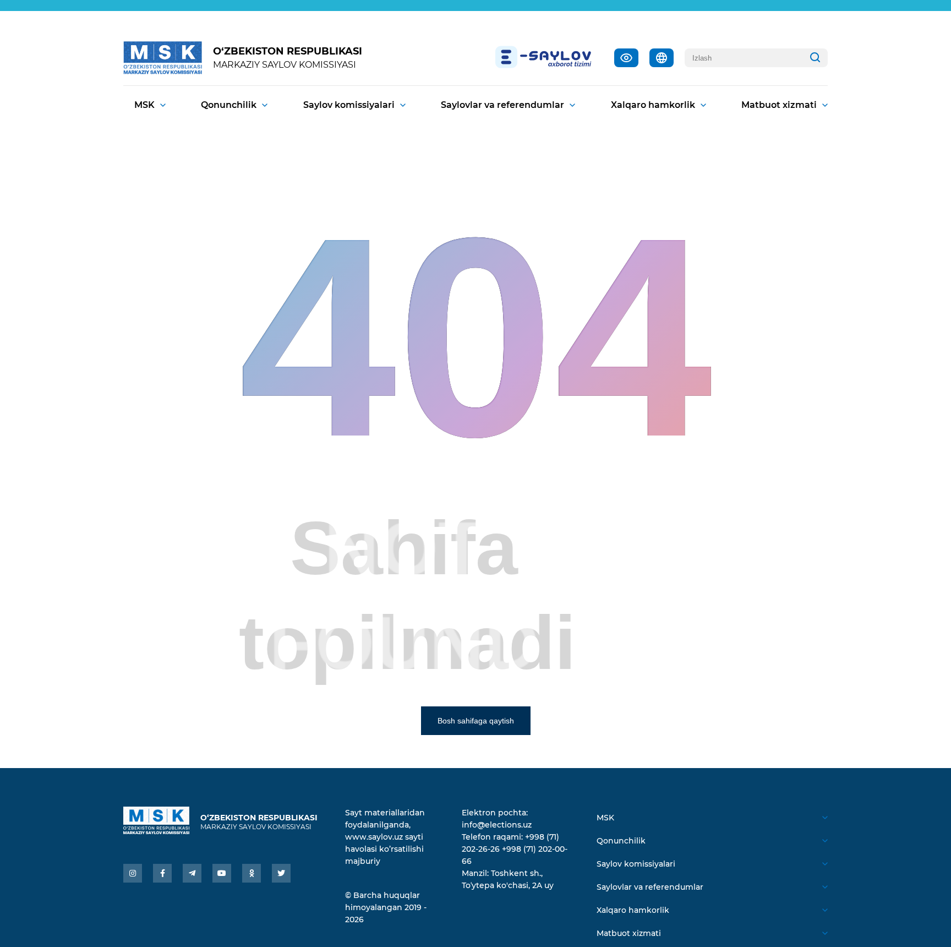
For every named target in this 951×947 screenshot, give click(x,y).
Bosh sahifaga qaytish (476, 720)
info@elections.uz (497, 825)
